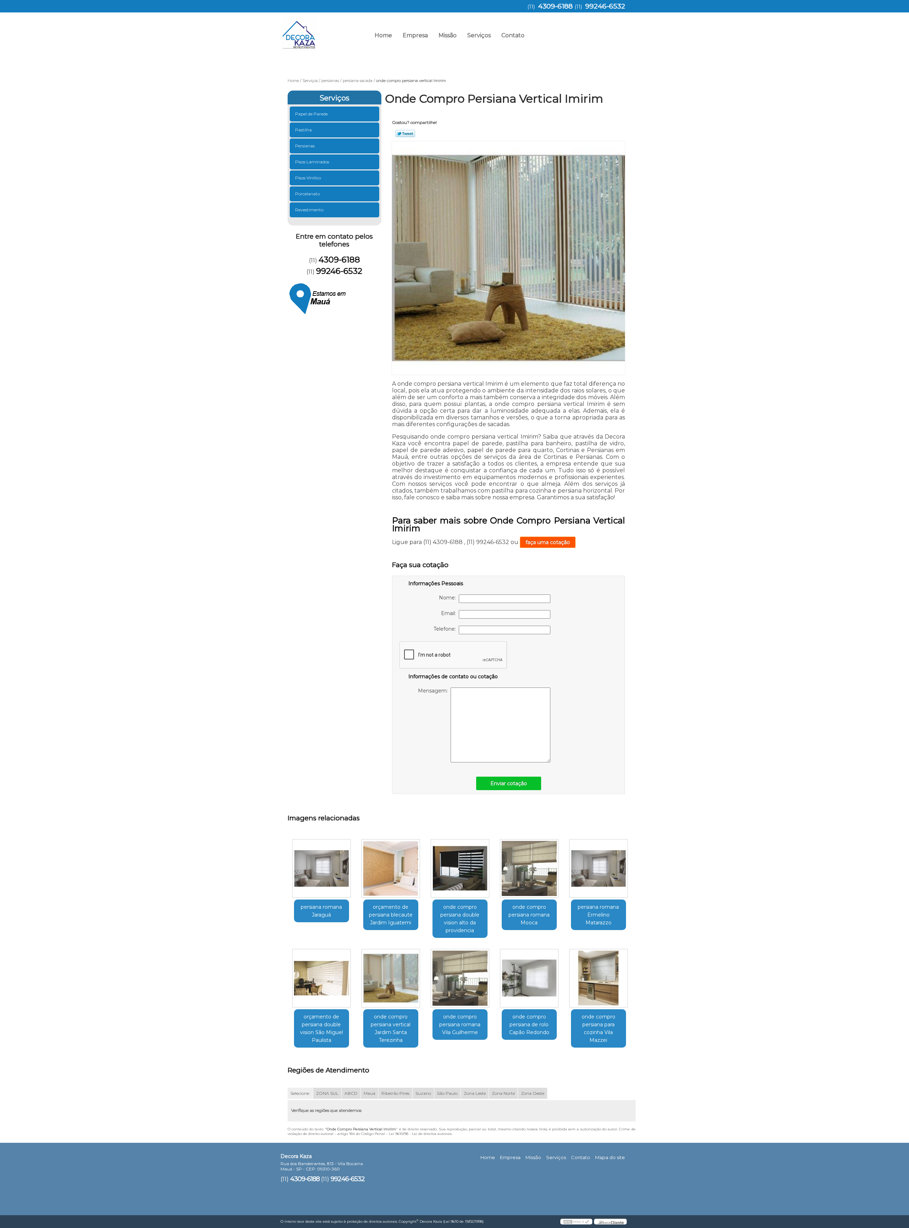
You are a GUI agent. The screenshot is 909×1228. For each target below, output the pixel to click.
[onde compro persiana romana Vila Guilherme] (460, 978)
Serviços (479, 35)
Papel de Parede (311, 113)
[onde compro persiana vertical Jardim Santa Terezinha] (390, 978)
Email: (450, 613)
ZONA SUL (327, 1093)
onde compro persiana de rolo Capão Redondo (529, 1025)
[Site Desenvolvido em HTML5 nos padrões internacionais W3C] (576, 1221)
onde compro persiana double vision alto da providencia (459, 919)
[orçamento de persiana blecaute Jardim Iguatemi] (390, 868)
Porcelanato (307, 193)
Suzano (423, 1093)
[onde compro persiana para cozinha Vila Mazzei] (598, 978)
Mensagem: (434, 691)
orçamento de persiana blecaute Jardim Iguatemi (391, 915)
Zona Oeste (532, 1093)
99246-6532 (605, 6)
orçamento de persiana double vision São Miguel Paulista (321, 1028)
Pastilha (303, 129)
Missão (448, 35)
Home (383, 35)
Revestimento (309, 209)
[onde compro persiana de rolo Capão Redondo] (529, 978)
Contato (512, 35)
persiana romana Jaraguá (321, 911)
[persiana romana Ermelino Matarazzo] (598, 868)
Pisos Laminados (312, 161)
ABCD (351, 1093)
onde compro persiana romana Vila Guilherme (459, 1025)
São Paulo (447, 1093)
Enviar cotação (508, 783)
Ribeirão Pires (395, 1093)
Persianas (305, 145)
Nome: (449, 597)
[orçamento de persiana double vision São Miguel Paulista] (321, 978)
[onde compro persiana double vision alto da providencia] (460, 868)
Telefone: (446, 629)
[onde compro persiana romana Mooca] (529, 868)
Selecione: (300, 1093)
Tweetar (405, 133)
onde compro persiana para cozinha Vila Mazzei (598, 1028)
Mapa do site (610, 1157)
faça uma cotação (548, 542)
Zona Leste (475, 1093)
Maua (369, 1093)
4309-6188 (555, 6)
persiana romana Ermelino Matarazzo (598, 915)
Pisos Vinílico (308, 177)
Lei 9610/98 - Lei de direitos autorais (420, 1133)
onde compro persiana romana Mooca (529, 915)
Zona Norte (503, 1093)
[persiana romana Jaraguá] (321, 868)
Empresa (415, 35)
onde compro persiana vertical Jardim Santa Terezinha (390, 1028)
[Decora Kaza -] (321, 30)
